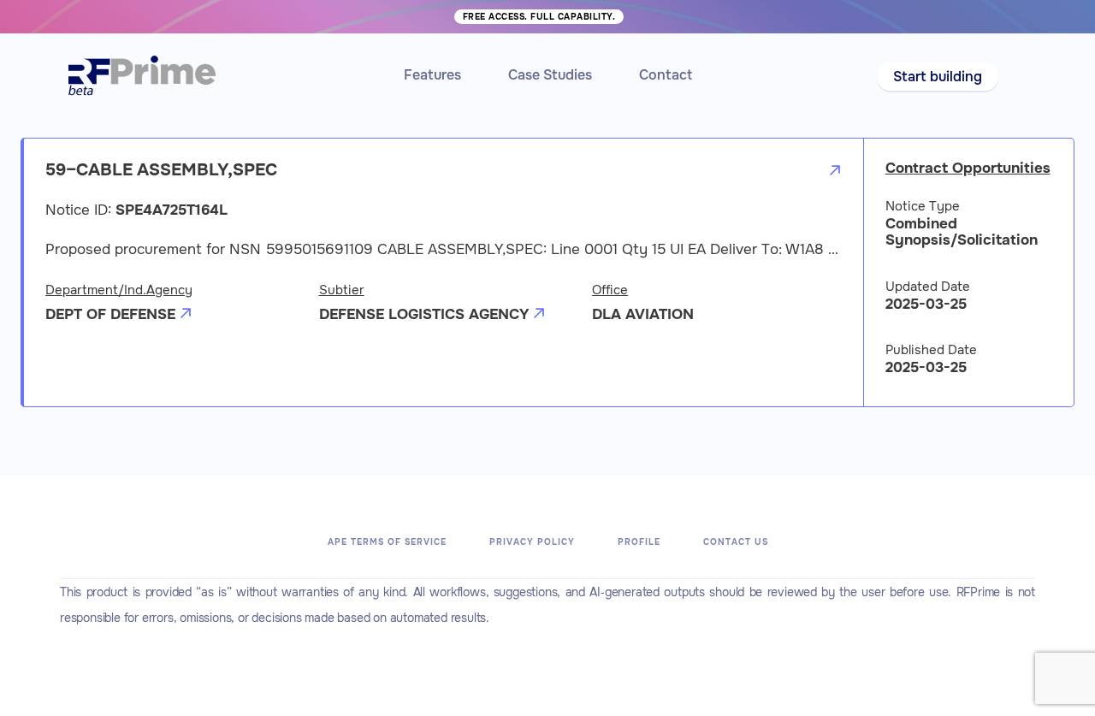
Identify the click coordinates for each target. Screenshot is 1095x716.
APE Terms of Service (387, 541)
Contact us (735, 541)
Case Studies (550, 75)
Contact (665, 75)
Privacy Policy (532, 541)
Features (432, 75)
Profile (639, 541)
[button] (937, 76)
